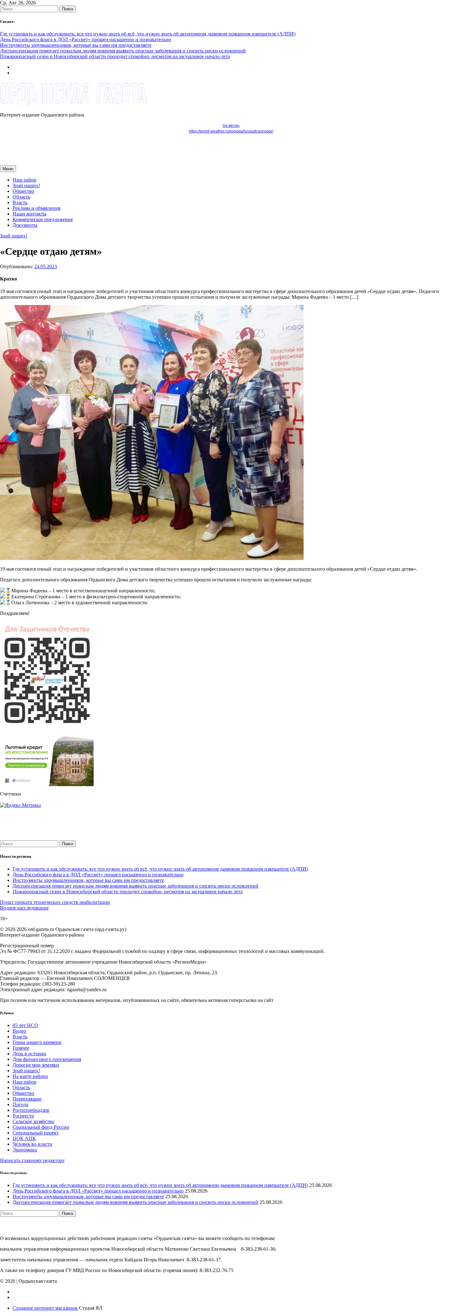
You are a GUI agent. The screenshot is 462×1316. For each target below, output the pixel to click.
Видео (19, 1031)
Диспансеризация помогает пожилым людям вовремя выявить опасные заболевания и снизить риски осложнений (123, 50)
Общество (23, 191)
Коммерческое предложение (43, 219)
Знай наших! (26, 185)
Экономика (25, 1149)
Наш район (24, 179)
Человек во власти (32, 1144)
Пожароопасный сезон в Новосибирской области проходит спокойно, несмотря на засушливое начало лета (115, 56)
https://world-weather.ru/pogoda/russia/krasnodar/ (231, 131)
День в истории (29, 1053)
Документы (25, 225)
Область (21, 196)
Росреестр (23, 1115)
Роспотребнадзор (31, 1110)
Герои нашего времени (37, 1042)
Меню (8, 168)
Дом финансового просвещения (47, 1059)
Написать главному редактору (32, 1160)
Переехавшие (27, 1098)
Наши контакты (30, 213)
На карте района (30, 1076)
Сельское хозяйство (33, 1121)
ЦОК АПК (24, 1138)
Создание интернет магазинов (45, 1308)
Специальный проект (36, 1132)
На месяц (231, 125)
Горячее (21, 1048)
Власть (20, 202)
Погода (20, 1104)
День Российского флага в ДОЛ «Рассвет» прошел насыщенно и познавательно (85, 39)
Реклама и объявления (36, 208)
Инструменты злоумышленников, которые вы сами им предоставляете (75, 45)
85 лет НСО (25, 1025)
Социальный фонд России (41, 1127)
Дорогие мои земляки (36, 1065)
